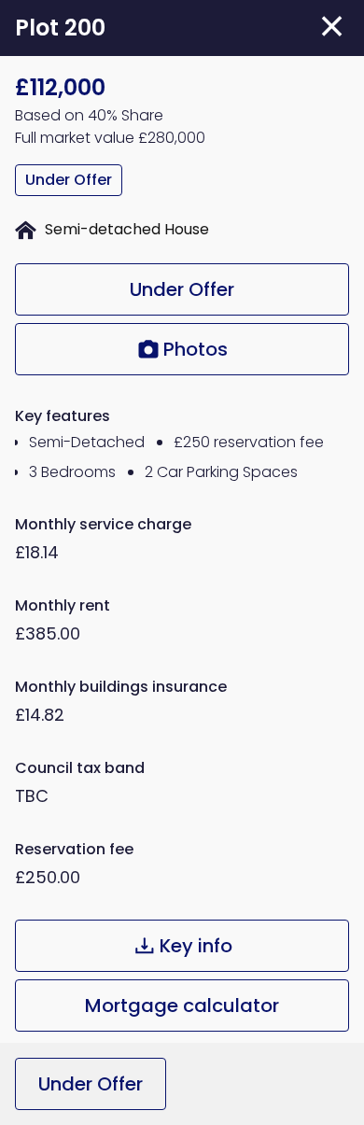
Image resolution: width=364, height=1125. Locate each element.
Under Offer (182, 289)
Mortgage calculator (182, 1005)
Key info (196, 946)
